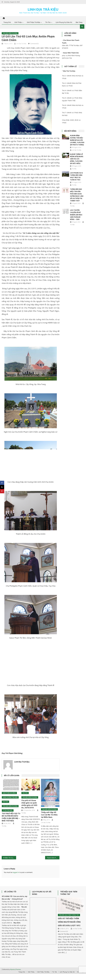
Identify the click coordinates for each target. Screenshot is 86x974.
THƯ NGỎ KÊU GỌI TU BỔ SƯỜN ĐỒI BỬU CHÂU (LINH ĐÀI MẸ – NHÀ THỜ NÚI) (11, 817)
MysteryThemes (15, 969)
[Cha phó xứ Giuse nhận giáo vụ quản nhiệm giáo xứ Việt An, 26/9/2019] (30, 784)
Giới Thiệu (18, 22)
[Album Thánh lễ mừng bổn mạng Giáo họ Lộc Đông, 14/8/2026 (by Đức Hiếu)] (65, 155)
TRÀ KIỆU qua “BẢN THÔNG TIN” (68, 892)
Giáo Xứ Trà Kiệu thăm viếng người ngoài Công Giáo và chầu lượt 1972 (69, 922)
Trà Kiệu (4, 826)
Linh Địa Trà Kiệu (43, 9)
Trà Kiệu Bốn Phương (10, 33)
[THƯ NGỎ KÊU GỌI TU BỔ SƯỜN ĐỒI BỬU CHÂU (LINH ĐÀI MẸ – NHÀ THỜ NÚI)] (11, 784)
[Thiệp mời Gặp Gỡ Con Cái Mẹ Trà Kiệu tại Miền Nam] (50, 793)
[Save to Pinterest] (2, 491)
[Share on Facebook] (2, 483)
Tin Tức (48, 22)
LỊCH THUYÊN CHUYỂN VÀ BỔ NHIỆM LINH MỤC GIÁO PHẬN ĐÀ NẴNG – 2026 (76, 215)
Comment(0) (34, 43)
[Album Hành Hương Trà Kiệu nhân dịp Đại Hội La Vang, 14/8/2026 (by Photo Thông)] (65, 136)
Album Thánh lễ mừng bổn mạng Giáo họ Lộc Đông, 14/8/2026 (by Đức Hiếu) (76, 159)
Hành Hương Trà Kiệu (10, 797)
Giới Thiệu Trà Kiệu (33, 22)
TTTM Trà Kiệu (7, 810)
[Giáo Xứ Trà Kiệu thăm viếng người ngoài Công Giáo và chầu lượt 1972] (71, 904)
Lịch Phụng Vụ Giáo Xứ (64, 22)
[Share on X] (2, 487)
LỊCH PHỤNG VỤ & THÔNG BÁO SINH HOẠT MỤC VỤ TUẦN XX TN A (76, 176)
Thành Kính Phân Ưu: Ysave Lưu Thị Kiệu (53, 858)
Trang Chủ (7, 22)
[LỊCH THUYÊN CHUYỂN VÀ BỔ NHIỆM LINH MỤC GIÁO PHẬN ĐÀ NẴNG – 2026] (65, 211)
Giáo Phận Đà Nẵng (9, 793)
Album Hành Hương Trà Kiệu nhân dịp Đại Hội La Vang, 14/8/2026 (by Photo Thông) (77, 140)
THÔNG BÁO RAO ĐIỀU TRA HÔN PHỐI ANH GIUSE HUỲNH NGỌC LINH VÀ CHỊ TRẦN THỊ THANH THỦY (76, 195)
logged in (16, 872)
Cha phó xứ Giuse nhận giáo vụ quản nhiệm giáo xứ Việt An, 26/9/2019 (29, 804)
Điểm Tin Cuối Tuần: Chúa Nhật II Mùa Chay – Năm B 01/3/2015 (10, 858)
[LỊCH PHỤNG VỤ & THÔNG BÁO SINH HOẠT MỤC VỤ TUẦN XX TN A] (65, 174)
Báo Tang (79, 22)
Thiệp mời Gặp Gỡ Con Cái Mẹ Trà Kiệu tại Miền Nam (49, 815)
